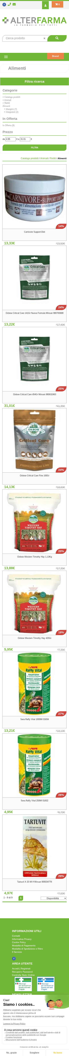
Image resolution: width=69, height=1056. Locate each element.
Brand (55, 56)
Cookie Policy (19, 942)
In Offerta (8, 125)
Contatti (16, 936)
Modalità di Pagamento (23, 945)
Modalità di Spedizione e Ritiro (27, 948)
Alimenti (6, 106)
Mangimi (11, 109)
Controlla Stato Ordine (23, 975)
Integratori (12, 112)
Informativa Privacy (21, 939)
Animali (7, 100)
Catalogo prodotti (11, 97)
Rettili (6, 103)
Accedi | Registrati (21, 968)
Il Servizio (17, 952)
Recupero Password (22, 971)
